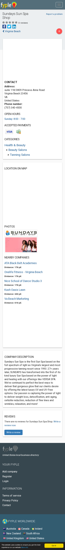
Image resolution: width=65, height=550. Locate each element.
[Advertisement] (28, 60)
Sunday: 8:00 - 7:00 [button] (14, 118)
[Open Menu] (59, 4)
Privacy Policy (10, 500)
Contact (6, 505)
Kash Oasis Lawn (14, 289)
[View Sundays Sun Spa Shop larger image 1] (21, 232)
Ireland (38, 528)
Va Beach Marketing (16, 298)
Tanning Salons (20, 155)
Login (5, 481)
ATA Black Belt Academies (20, 263)
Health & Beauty (14, 145)
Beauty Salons (17, 150)
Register (7, 476)
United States (36, 538)
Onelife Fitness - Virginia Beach (23, 272)
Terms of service (11, 495)
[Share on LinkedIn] (14, 26)
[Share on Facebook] (4, 26)
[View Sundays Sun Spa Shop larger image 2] (21, 244)
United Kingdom (15, 538)
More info (24, 547)
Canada (25, 528)
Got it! (54, 545)
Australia (11, 528)
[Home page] (9, 5)
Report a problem (54, 14)
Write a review (13, 432)
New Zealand (13, 533)
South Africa (33, 533)
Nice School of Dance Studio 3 (23, 281)
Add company (9, 471)
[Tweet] (9, 26)
